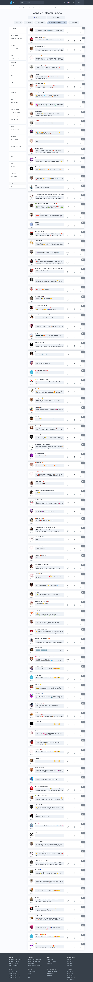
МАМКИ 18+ (38, 758)
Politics (12, 69)
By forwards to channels (56, 22)
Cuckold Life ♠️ (38, 805)
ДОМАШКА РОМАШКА (40, 28)
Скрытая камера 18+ (40, 46)
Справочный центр (32, 971)
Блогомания (37, 259)
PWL (36, 351)
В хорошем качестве (39, 129)
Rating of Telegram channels (34, 959)
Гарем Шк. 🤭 (38, 684)
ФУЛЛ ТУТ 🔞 (38, 749)
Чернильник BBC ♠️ (39, 851)
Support (30, 973)
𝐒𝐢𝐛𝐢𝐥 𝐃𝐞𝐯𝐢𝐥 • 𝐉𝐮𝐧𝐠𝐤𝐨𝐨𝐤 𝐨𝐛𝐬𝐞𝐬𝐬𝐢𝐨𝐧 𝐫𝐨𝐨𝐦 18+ (44, 490)
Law (11, 75)
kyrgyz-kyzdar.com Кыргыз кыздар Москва (45, 527)
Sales (12, 156)
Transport (13, 160)
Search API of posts (52, 961)
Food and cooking (15, 129)
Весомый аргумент (39, 277)
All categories (14, 28)
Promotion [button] (70, 7)
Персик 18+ (37, 610)
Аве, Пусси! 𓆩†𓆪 (38, 499)
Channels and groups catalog (15, 959)
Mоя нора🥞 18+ (39, 573)
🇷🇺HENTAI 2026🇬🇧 (39, 694)
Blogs (12, 32)
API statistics (50, 959)
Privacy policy (50, 973)
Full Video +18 (38, 740)
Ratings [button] (23, 7)
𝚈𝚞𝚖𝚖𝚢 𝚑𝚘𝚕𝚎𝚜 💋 (39, 481)
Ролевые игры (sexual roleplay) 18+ (43, 564)
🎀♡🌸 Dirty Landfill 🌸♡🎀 (41, 370)
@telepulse (69, 963)
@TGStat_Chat (70, 961)
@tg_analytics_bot (71, 977)
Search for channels (13, 963)
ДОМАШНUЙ (38, 675)
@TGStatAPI (69, 965)
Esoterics (13, 166)
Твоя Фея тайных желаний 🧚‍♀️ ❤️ (42, 638)
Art (11, 72)
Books (12, 82)
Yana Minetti (38, 620)
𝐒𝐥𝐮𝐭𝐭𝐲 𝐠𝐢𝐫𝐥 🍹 (38, 416)
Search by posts (44, 7)
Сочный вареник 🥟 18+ (40, 37)
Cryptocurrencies (14, 52)
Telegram (13, 149)
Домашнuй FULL (39, 666)
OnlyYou (37, 814)
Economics (13, 45)
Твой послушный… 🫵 (40, 83)
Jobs (29, 977)
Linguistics (13, 85)
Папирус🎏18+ (38, 407)
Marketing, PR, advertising (16, 58)
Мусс (36, 832)
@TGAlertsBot (70, 975)
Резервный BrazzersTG (40, 777)
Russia (37, 17)
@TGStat (69, 959)
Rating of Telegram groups (34, 961)
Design (12, 65)
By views (18, 22)
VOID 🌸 (37, 823)
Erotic (12, 180)
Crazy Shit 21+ (38, 906)
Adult (12, 183)
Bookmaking (13, 173)
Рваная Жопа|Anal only (40, 92)
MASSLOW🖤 (38, 435)
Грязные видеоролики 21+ (41, 213)
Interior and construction (16, 146)
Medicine (13, 106)
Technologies (13, 42)
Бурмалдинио (38, 879)
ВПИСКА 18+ (38, 888)
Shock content (14, 176)
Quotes (12, 133)
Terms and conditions (52, 971)
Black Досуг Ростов (39, 231)
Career (12, 89)
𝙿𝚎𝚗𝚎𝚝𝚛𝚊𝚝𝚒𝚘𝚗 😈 (39, 296)
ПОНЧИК (37, 712)
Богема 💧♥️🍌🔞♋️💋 (40, 934)
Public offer (50, 975)
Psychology (13, 62)
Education (13, 79)
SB (35, 157)
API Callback (50, 963)
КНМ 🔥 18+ (38, 166)
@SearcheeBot (70, 973)
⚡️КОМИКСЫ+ (38, 74)
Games (12, 126)
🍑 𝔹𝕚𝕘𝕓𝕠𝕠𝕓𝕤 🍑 (39, 462)
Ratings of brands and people (34, 965)
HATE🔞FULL (38, 120)
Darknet (12, 170)
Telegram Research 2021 (14, 975)
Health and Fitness (15, 109)
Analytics (33, 7)
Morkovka (37, 102)
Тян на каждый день (39, 453)
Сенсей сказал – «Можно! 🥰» (42, 601)
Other (12, 186)
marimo (36, 333)
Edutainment (13, 92)
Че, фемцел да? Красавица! (41, 361)
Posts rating (31, 963)
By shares (28, 22)
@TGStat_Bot (70, 971)
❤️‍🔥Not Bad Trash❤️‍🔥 (39, 518)
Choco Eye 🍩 (38, 425)
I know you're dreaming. (40, 509)
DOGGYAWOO (38, 240)
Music (12, 122)
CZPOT (36, 324)
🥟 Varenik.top (38, 176)
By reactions (73, 22)
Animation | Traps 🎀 (40, 703)
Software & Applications (16, 116)
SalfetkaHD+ (38, 287)
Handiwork (13, 136)
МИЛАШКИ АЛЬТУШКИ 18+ (42, 860)
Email (29, 975)
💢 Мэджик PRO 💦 (39, 536)
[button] (70, 2)
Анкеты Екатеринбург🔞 (40, 65)
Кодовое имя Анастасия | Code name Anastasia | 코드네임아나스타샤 (49, 268)
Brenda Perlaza (38, 647)
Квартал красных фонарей (41, 786)
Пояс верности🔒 (39, 398)
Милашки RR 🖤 (39, 842)
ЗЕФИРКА (37, 731)
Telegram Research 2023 (14, 977)
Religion (12, 163)
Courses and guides (15, 96)
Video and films (14, 119)
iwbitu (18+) (37, 222)
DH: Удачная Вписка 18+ (41, 305)
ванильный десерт (39, 546)
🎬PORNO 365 (38, 916)
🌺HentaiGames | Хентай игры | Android (44, 657)
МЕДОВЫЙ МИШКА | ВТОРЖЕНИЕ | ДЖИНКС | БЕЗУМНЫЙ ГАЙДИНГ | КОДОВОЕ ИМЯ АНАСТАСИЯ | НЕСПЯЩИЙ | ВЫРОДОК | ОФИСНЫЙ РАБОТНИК (49, 194)
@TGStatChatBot (70, 979)
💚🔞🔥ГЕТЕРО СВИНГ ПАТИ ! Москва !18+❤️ (46, 203)
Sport (12, 99)
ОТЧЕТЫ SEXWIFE (39, 768)
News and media (14, 35)
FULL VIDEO (38, 721)
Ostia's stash (38, 139)
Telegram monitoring (58, 7)
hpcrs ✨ (37, 185)
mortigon (37, 592)
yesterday (56, 17)
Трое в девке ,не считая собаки (42, 444)
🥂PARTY (37, 943)
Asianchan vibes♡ (39, 111)
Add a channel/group (13, 965)
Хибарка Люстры (39, 148)
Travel (12, 55)
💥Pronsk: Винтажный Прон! (41, 379)
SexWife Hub (38, 925)
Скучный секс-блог (39, 342)
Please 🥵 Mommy (39, 388)
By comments (40, 22)
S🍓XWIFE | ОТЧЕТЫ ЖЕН (41, 795)
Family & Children (14, 139)
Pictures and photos (15, 112)
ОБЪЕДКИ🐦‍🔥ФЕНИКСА (40, 555)
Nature (12, 143)
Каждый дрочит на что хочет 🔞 (42, 314)
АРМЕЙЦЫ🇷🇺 (38, 869)
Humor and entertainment (16, 38)
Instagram (13, 153)
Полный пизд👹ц (39, 55)
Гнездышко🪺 (38, 250)
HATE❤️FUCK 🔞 (39, 472)
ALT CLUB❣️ (38, 897)
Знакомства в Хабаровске (41, 629)
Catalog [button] (13, 7)
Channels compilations (14, 961)
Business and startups (16, 48)
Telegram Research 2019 (14, 973)
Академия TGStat (13, 971)
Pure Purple (37, 583)
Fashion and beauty (15, 102)
